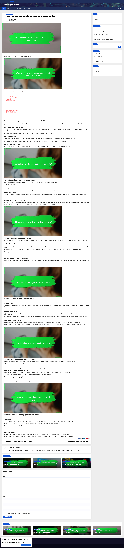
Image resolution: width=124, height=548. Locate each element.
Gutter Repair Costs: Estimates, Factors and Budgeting (103, 36)
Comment (5, 476)
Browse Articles (21, 8)
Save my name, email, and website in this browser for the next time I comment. (18, 513)
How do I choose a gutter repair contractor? (11, 110)
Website (4, 507)
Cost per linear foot (8, 95)
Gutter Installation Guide (8, 529)
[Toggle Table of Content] (23, 91)
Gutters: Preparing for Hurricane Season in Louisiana (103, 39)
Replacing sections (8, 108)
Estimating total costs (9, 102)
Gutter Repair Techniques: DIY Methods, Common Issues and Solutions (74, 463)
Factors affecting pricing (9, 96)
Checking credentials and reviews (10, 111)
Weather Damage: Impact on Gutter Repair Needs (78, 441)
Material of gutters (8, 99)
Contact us (29, 8)
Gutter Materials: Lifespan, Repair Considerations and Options (18, 441)
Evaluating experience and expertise (11, 112)
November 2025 (97, 71)
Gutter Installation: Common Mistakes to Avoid (102, 29)
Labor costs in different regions (10, 100)
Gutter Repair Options (98, 56)
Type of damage (8, 98)
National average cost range (10, 94)
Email (4, 502)
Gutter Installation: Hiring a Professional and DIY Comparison (105, 34)
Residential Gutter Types (98, 61)
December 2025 (97, 68)
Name (4, 496)
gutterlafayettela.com (11, 5)
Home (14, 8)
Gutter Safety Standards (98, 58)
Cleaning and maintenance (9, 109)
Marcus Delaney (13, 19)
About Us (9, 8)
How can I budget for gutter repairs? (10, 101)
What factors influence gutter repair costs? (11, 97)
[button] (118, 8)
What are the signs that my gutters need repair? (12, 114)
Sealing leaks (8, 107)
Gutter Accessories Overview (99, 53)
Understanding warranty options (10, 113)
